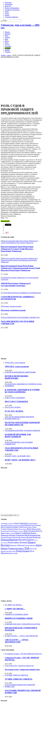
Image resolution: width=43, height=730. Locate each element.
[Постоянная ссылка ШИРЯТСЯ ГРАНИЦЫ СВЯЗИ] (16, 614)
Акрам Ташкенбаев (21, 523)
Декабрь (7, 52)
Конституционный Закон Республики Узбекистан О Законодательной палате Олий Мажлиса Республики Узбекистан (20, 268)
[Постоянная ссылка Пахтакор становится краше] (11, 306)
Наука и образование (12, 8)
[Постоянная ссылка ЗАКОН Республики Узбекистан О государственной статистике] (21, 279)
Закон (7, 11)
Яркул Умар (14, 553)
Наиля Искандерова (32, 535)
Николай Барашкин (26, 540)
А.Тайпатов (11, 523)
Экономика (8, 4)
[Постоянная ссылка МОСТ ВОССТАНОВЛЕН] (15, 398)
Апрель (7, 37)
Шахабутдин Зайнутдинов (8, 551)
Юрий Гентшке (22, 551)
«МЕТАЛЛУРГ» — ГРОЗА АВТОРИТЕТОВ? (16, 641)
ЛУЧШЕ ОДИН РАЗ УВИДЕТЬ (18, 679)
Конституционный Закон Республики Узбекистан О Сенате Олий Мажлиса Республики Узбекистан (17, 249)
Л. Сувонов (20, 531)
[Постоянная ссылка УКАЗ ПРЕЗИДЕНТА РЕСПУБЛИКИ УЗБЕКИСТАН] (20, 317)
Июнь (7, 41)
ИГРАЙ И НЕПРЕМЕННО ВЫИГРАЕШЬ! (16, 377)
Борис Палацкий (36, 525)
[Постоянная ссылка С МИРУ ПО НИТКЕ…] (14, 605)
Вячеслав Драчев (27, 527)
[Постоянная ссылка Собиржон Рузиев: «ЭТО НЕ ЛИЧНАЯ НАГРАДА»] (23, 654)
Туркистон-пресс (16, 548)
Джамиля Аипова (12, 529)
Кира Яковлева (13, 531)
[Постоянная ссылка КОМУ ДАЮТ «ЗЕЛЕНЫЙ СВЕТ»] (18, 456)
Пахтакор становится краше (13, 310)
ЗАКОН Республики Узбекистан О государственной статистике (16, 284)
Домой (3, 55)
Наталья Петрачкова (19, 537)
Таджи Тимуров (30, 545)
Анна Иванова (25, 525)
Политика (8, 2)
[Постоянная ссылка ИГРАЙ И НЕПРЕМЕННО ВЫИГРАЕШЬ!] (20, 372)
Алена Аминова (32, 523)
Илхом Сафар (36, 529)
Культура (8, 6)
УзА (26, 548)
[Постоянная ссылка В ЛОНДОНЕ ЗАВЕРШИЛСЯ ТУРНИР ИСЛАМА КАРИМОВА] (23, 386)
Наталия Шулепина (6, 537)
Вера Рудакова (6, 527)
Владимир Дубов (17, 527)
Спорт (7, 13)
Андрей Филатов (16, 525)
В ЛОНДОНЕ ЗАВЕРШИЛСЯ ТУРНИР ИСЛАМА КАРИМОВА (22, 391)
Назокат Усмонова (16, 535)
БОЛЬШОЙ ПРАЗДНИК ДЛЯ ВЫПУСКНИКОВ (18, 435)
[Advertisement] (21, 79)
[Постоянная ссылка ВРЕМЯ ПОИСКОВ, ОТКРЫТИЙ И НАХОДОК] (22, 624)
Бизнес (7, 15)
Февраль (8, 34)
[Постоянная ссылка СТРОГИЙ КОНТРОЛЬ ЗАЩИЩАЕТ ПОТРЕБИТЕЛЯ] (21, 293)
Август (7, 44)
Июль (7, 43)
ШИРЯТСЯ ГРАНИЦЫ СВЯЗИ (18, 618)
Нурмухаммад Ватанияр (17, 542)
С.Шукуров (21, 545)
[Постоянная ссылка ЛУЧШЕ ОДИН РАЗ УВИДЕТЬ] (16, 675)
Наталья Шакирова (9, 539)
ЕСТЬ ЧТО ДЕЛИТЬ (14, 411)
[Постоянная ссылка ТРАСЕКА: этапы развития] (15, 362)
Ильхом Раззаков (5, 531)
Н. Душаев (12, 533)
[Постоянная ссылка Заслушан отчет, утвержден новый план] (19, 665)
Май (6, 39)
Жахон (29, 529)
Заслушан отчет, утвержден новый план (22, 669)
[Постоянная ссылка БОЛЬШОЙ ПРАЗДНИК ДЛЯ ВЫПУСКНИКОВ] (22, 430)
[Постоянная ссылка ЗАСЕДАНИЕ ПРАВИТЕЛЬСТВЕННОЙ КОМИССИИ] (23, 686)
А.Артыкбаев (4, 523)
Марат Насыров (29, 531)
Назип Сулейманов (22, 533)
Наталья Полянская (33, 537)
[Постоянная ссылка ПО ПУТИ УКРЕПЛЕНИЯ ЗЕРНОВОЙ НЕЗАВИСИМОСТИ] (23, 419)
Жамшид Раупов (22, 529)
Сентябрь (8, 46)
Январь (7, 32)
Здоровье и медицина (12, 10)
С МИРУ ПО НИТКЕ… (15, 609)
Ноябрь (7, 50)
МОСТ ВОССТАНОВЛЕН (16, 401)
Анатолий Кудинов (6, 525)
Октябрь (7, 48)
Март (6, 35)
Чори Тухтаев (33, 548)
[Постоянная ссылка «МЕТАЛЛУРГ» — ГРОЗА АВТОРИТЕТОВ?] (21, 636)
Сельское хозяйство (11, 17)
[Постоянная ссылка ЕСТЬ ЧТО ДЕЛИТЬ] (13, 407)
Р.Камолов (13, 545)
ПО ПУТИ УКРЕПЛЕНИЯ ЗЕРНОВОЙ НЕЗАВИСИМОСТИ (22, 424)
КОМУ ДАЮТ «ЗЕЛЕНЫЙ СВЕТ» (20, 460)
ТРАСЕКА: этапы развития (17, 366)
